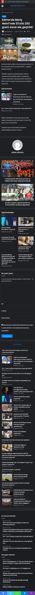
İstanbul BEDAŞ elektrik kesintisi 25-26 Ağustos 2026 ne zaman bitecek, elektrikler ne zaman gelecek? (8, 259)
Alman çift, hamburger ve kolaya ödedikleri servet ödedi (22, 407)
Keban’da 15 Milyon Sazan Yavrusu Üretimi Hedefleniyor (22, 424)
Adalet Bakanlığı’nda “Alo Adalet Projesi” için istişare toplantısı (25, 256)
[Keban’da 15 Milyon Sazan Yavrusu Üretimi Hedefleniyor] (7, 425)
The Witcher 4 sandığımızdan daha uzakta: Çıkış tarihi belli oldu (23, 390)
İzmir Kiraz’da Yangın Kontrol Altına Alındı (21, 476)
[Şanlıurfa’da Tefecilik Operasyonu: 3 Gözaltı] (26, 221)
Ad (2, 304)
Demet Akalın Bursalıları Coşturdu (8, 228)
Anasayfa (6, 12)
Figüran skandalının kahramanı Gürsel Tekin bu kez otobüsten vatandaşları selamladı (23, 360)
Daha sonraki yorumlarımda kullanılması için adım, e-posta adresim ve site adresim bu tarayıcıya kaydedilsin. (17, 327)
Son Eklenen (17, 344)
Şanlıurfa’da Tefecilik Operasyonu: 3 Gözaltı (25, 229)
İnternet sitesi (5, 318)
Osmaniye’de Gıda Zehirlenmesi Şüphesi (8, 238)
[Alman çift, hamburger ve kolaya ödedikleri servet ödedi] (7, 407)
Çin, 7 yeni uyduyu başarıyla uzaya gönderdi (17, 1)
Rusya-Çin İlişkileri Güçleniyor (20, 432)
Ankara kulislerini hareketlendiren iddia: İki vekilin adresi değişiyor (22, 501)
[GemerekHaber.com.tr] (17, 6)
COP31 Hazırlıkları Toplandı (11, 469)
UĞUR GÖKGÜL (8, 31)
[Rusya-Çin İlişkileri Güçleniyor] (7, 434)
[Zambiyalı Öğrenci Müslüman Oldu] (26, 240)
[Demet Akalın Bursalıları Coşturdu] (9, 221)
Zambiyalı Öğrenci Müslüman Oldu (24, 248)
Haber (11, 12)
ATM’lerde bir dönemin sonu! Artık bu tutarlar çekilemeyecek (23, 492)
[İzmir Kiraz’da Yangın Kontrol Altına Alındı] (7, 477)
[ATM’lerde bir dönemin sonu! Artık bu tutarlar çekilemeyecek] (7, 492)
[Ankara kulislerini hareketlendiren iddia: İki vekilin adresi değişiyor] (7, 501)
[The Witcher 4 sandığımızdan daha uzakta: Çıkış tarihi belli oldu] (7, 390)
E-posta (4, 311)
